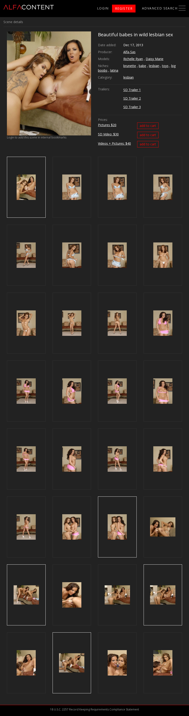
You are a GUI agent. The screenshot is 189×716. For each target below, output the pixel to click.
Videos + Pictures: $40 (114, 143)
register (124, 8)
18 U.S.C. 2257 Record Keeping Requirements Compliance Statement (94, 709)
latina (114, 70)
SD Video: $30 (108, 134)
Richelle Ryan (133, 59)
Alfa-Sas (129, 52)
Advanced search (159, 8)
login (103, 8)
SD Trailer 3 (132, 107)
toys (165, 66)
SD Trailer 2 (132, 98)
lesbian (154, 66)
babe (142, 66)
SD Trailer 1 (132, 90)
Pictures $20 (107, 125)
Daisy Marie (154, 59)
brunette (129, 66)
